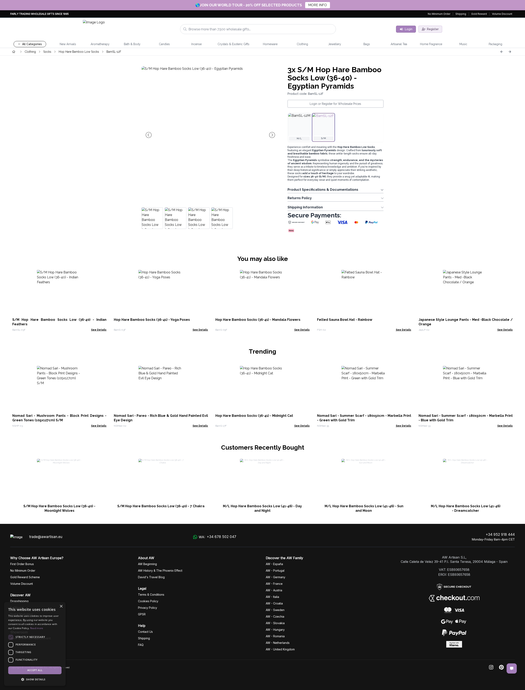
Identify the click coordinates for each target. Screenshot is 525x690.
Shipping (460, 13)
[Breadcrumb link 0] (14, 51)
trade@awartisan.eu (45, 537)
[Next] (510, 51)
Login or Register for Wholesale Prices (335, 103)
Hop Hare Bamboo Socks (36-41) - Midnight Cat (254, 416)
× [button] (61, 606)
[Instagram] (491, 667)
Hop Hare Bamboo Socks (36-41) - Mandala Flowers (257, 320)
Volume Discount (502, 13)
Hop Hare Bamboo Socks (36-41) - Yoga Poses (152, 320)
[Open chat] (512, 668)
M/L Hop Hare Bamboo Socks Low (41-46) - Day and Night (262, 508)
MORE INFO (317, 5)
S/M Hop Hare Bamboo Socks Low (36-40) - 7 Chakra (160, 506)
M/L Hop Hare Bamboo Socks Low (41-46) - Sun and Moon (364, 508)
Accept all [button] (35, 670)
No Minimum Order (439, 13)
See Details (98, 329)
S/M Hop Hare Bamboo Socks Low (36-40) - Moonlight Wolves (59, 508)
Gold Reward (479, 13)
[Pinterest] (501, 667)
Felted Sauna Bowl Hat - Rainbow (344, 320)
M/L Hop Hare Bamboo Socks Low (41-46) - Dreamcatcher (465, 508)
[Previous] (501, 51)
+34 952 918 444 (500, 534)
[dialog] (35, 644)
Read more (36, 628)
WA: (217, 537)
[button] (35, 679)
